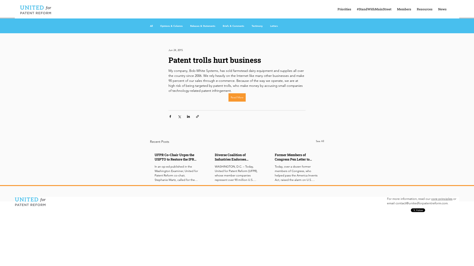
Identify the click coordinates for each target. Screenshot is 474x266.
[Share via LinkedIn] (188, 116)
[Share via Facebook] (170, 116)
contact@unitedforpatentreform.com (421, 203)
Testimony (257, 25)
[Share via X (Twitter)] (179, 116)
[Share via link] (197, 116)
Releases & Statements (202, 25)
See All (320, 141)
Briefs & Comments (233, 25)
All (151, 25)
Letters (274, 25)
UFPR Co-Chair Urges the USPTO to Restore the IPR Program (174, 157)
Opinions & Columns (171, 25)
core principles (442, 199)
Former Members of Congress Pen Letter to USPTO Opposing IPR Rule (295, 157)
